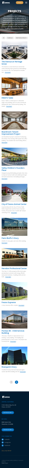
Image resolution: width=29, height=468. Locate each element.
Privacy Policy (5, 463)
